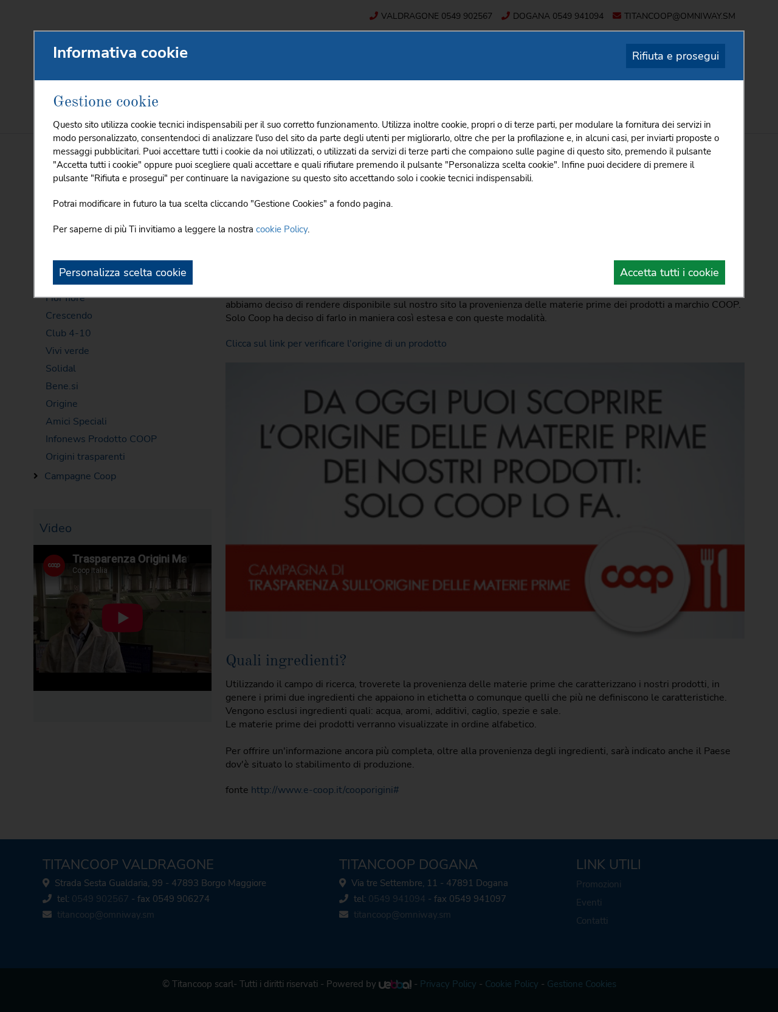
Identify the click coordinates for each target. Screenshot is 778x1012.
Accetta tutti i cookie (669, 272)
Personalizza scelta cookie (123, 272)
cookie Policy (282, 229)
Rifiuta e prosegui (675, 56)
